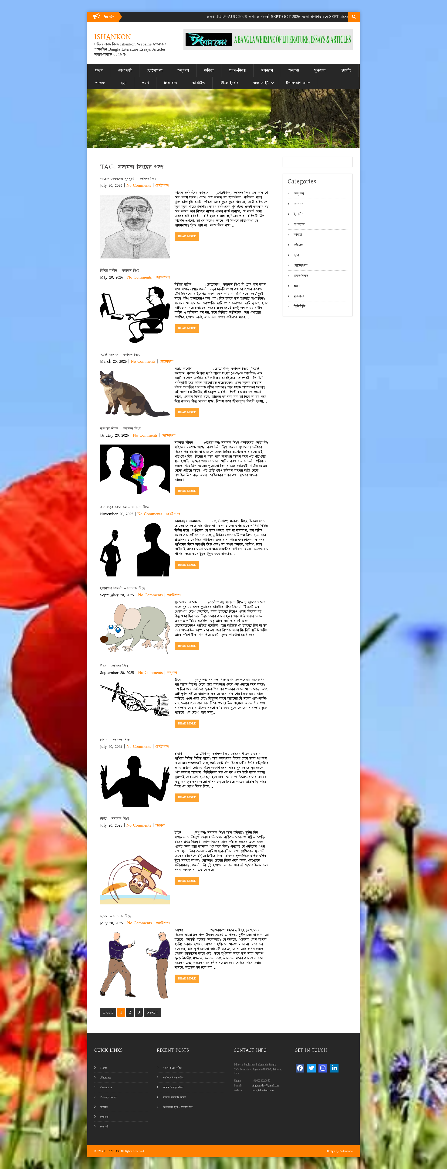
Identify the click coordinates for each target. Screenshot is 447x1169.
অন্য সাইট (261, 83)
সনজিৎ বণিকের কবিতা (173, 1077)
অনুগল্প (183, 70)
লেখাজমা (104, 1116)
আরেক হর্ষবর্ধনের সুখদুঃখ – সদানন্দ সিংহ (128, 178)
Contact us (106, 1087)
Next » (152, 1012)
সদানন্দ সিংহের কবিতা (173, 1087)
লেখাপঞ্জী (125, 70)
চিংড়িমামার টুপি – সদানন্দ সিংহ (178, 1107)
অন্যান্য (293, 70)
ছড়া (124, 83)
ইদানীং (346, 70)
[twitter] (311, 1068)
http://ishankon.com (263, 1090)
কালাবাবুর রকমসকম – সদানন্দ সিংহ (124, 507)
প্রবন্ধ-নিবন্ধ (237, 70)
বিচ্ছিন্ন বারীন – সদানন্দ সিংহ (119, 270)
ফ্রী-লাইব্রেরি (229, 83)
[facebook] (300, 1068)
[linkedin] (334, 1068)
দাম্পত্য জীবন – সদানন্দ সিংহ (121, 428)
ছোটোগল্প (155, 70)
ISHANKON (111, 1151)
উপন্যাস (267, 70)
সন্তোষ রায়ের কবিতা (172, 1067)
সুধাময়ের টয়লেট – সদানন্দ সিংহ (122, 588)
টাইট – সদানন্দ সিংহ (114, 818)
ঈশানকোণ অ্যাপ (298, 83)
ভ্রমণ (145, 83)
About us (105, 1077)
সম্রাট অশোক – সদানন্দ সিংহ (120, 354)
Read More (187, 236)
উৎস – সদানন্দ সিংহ (114, 665)
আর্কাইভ (199, 83)
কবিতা (209, 70)
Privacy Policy (108, 1097)
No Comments (138, 185)
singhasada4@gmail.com (265, 1085)
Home (103, 1067)
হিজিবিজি (170, 83)
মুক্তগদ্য (320, 70)
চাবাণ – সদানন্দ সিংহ (115, 739)
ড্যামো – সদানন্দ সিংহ (115, 916)
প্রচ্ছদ (99, 70)
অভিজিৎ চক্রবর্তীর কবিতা (174, 1097)
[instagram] (322, 1068)
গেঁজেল (100, 83)
